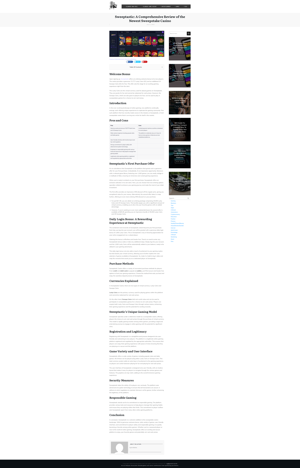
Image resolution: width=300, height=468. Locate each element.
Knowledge (174, 232)
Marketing (174, 237)
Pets (172, 241)
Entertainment (119, 59)
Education (174, 216)
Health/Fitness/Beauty (177, 223)
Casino (111, 59)
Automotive (174, 212)
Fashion (173, 219)
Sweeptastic (125, 79)
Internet (173, 228)
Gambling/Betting (130, 59)
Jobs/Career (174, 230)
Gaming (173, 201)
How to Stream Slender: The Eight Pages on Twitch (179, 73)
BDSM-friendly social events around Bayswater (180, 100)
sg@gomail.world (171, 463)
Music (172, 239)
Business (173, 203)
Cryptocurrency (175, 214)
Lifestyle (173, 210)
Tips (172, 205)
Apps (172, 207)
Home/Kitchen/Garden (177, 225)
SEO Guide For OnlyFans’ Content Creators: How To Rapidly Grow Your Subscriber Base (180, 127)
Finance (173, 221)
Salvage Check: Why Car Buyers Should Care (179, 181)
